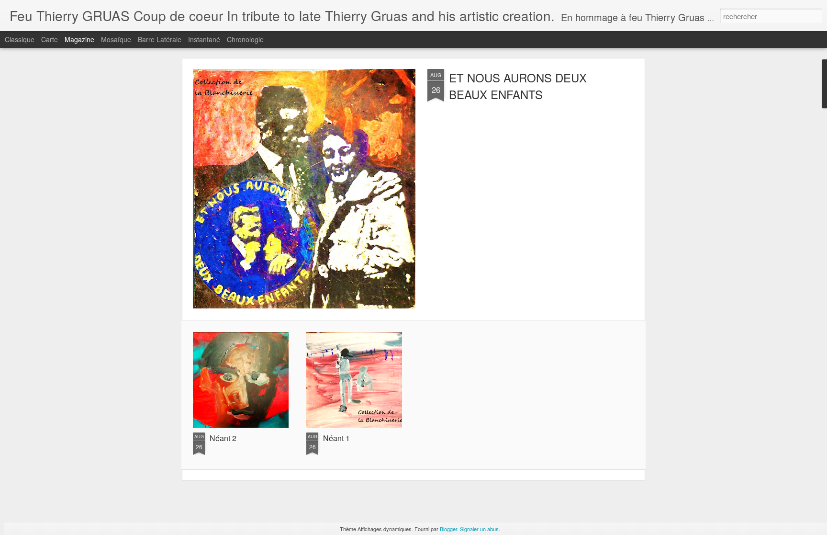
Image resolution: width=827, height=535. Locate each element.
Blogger (448, 529)
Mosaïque (116, 39)
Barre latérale (159, 39)
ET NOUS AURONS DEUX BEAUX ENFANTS (518, 85)
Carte (49, 39)
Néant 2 (223, 438)
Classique (19, 39)
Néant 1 (336, 438)
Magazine (79, 39)
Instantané (204, 39)
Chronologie (245, 39)
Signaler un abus (479, 529)
